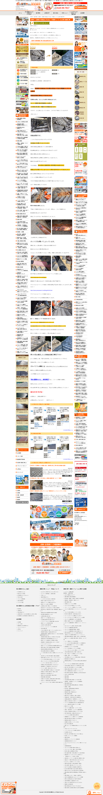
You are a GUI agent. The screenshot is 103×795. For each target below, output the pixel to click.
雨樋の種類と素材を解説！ (46, 676)
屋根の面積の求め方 (21, 213)
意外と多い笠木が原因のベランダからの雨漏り (22, 150)
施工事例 (38, 13)
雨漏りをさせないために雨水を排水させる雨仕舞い (74, 770)
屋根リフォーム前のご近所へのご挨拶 (80, 366)
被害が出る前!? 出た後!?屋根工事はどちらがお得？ (81, 375)
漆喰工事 (82, 86)
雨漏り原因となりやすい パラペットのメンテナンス (51, 657)
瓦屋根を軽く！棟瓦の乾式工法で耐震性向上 (73, 697)
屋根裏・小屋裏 (20, 231)
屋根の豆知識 (20, 267)
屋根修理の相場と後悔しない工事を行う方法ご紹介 (50, 636)
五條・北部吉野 (20, 495)
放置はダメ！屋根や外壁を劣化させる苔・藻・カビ (74, 759)
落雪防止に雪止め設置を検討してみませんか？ (50, 664)
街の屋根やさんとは (21, 591)
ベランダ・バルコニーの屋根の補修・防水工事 (50, 621)
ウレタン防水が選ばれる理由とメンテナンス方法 (22, 161)
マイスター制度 (20, 602)
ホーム (20, 13)
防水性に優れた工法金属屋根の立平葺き (21, 204)
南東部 (18, 497)
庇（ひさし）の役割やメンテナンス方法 (22, 325)
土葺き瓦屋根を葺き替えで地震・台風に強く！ (22, 187)
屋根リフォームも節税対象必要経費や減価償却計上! (81, 452)
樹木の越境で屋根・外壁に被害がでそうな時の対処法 (81, 394)
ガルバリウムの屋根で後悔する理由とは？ (22, 298)
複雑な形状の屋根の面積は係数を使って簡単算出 (74, 684)
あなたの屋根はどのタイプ (70, 594)
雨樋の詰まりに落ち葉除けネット (47, 673)
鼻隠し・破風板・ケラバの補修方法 (22, 144)
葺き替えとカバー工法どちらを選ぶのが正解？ (81, 253)
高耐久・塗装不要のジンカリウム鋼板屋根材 (22, 308)
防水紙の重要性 (20, 261)
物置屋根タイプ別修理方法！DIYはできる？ (80, 418)
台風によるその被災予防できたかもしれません (81, 309)
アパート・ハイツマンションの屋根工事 (80, 443)
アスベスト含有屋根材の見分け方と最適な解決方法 (74, 702)
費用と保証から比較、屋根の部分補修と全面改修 (81, 247)
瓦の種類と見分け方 (21, 250)
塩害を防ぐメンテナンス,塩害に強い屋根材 (22, 277)
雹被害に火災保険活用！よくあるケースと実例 (81, 349)
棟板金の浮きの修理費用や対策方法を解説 (22, 138)
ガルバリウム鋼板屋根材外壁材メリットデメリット (81, 224)
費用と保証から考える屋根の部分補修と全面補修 (50, 647)
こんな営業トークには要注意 (80, 378)
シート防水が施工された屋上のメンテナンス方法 (22, 164)
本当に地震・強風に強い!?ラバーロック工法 (73, 765)
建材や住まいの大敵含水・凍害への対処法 (22, 238)
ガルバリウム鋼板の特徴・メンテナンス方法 (73, 707)
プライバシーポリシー (22, 465)
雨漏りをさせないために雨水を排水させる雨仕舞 (22, 244)
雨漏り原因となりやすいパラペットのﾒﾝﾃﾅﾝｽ (22, 167)
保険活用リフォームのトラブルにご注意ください (81, 397)
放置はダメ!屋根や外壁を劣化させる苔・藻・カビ (22, 280)
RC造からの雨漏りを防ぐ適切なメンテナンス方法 (22, 322)
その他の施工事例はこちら (68, 430)
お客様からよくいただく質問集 (70, 603)
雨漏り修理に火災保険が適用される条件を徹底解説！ (75, 787)
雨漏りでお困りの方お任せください (47, 600)
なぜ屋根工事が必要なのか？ (81, 235)
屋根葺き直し (83, 102)
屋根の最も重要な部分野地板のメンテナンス (22, 264)
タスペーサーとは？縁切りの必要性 (21, 157)
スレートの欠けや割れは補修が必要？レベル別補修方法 (75, 643)
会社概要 (82, 13)
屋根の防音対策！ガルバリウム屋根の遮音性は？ (81, 227)
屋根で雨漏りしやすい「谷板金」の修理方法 (22, 247)
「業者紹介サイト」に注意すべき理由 (80, 400)
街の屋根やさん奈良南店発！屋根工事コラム (26, 615)
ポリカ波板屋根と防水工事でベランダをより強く (81, 427)
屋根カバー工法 (83, 81)
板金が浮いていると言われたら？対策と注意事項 (81, 387)
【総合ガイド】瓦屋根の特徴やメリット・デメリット (75, 634)
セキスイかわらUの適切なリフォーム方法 (72, 605)
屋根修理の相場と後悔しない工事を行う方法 (80, 241)
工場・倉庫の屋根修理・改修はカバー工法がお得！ (81, 424)
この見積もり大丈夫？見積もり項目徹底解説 (80, 372)
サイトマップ (20, 472)
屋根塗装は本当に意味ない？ (21, 128)
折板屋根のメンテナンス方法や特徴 (71, 646)
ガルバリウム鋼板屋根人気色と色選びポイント (81, 215)
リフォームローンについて (46, 643)
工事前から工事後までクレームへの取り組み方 (81, 369)
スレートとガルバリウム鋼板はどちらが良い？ (81, 199)
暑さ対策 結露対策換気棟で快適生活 (21, 235)
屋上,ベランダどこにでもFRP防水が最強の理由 (22, 171)
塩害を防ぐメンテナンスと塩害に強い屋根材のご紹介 (75, 758)
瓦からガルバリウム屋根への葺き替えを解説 (81, 205)
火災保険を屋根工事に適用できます (47, 619)
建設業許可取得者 (21, 459)
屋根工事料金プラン (45, 597)
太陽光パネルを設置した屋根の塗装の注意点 (81, 278)
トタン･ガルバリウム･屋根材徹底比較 (22, 294)
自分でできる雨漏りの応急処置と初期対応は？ (81, 343)
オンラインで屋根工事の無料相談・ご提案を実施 (81, 360)
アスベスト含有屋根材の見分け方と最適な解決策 (22, 256)
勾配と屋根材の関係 (21, 240)
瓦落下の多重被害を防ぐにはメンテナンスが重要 (81, 312)
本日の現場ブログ (21, 612)
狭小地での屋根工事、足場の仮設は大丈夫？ (73, 613)
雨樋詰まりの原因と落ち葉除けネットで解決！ (81, 434)
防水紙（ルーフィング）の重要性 (71, 735)
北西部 (18, 490)
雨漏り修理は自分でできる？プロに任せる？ (22, 131)
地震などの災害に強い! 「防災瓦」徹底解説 (81, 327)
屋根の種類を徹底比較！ (79, 257)
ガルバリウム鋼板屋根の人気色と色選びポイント (74, 631)
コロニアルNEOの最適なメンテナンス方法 (81, 291)
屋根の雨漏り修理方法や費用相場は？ (22, 318)
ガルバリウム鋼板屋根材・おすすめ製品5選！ (73, 619)
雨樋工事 (82, 92)
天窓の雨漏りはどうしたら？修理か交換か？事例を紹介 (75, 657)
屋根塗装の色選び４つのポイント (79, 334)
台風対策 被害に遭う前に (45, 616)
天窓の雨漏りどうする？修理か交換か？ (22, 332)
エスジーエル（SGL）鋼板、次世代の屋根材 (73, 749)
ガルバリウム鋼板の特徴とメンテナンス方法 (22, 305)
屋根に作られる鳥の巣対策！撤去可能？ (81, 437)
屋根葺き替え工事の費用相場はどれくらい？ (81, 244)
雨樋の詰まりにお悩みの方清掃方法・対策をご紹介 (81, 430)
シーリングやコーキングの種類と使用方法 (22, 201)
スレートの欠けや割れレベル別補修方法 (80, 266)
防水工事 (82, 97)
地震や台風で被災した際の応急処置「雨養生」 (22, 208)
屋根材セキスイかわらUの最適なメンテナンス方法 (81, 288)
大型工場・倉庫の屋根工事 (46, 624)
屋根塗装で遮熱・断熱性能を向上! (81, 340)
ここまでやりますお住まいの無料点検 (74, 13)
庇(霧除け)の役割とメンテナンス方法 (21, 197)
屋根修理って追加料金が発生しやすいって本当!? (81, 391)
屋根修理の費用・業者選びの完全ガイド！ (22, 125)
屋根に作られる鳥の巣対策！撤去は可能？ (49, 675)
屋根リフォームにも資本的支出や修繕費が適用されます (51, 645)
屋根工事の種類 (80, 72)
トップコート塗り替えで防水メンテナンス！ (22, 349)
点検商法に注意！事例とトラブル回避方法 (49, 605)
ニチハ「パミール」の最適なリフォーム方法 (73, 607)
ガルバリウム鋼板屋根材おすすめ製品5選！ (81, 218)
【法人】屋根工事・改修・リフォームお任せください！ (51, 630)
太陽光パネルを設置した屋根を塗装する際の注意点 (50, 678)
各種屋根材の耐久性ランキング (70, 740)
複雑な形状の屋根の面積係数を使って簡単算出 (22, 217)
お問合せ (19, 469)
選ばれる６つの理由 (21, 593)
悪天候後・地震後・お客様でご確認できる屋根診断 (74, 598)
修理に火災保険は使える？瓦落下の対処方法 (81, 315)
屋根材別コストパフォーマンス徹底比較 (22, 270)
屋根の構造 (19, 140)
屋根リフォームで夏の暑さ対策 (47, 623)
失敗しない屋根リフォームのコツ (80, 238)
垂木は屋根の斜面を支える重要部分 (47, 650)
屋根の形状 (19, 219)
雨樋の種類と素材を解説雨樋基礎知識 (22, 342)
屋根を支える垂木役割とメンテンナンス (22, 315)
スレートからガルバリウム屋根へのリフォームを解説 (81, 202)
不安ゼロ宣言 (20, 597)
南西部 (18, 499)
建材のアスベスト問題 (22, 259)
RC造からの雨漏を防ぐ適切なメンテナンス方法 (73, 711)
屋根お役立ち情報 (79, 305)
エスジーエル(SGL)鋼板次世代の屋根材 (22, 302)
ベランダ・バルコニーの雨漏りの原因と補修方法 (22, 177)
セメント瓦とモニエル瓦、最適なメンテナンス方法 (74, 650)
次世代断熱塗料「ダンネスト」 (79, 337)
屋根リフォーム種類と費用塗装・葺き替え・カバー (81, 260)
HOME (31, 16)
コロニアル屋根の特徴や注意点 (79, 269)
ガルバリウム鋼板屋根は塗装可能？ (81, 208)
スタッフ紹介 (20, 456)
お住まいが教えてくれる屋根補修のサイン (81, 250)
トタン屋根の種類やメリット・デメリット (80, 272)
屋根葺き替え (83, 76)
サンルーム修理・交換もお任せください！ (81, 421)
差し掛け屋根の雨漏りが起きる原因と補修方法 (22, 229)
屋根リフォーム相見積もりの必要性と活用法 (49, 640)
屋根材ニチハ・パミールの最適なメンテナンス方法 (81, 285)
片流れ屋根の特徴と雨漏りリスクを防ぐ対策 (22, 222)
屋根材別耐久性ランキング (21, 273)
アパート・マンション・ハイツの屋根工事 (49, 626)
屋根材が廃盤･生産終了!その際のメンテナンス (22, 283)
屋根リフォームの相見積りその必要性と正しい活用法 (81, 363)
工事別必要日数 (79, 299)
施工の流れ (55, 13)
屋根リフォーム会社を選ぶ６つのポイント (81, 303)
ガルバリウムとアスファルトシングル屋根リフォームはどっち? (22, 290)
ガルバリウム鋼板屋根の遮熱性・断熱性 (81, 212)
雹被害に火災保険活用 (69, 784)
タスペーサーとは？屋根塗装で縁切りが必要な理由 (74, 663)
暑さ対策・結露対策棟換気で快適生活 (72, 688)
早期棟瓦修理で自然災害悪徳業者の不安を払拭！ (22, 191)
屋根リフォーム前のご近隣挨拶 (47, 604)
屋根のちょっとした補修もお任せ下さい (48, 602)
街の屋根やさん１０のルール (23, 595)
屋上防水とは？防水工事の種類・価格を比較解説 (22, 174)
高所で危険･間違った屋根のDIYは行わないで (73, 713)
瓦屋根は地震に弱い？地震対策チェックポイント (81, 324)
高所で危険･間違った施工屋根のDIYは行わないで (22, 312)
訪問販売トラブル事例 (80, 381)
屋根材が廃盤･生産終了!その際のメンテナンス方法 (74, 669)
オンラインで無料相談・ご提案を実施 (48, 593)
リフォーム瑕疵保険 (21, 598)
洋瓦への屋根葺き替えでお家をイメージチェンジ (22, 287)
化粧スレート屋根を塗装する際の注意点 (80, 282)
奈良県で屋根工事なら (22, 462)
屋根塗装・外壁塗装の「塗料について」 (72, 600)
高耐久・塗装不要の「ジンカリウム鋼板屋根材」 (74, 709)
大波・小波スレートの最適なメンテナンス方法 (22, 194)
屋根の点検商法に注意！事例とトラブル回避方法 (81, 384)
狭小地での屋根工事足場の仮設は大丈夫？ (80, 294)
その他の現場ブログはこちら (67, 503)
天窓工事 (82, 118)
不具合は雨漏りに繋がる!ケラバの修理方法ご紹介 (22, 147)
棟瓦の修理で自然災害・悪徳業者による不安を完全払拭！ (75, 672)
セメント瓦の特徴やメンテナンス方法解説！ (22, 181)
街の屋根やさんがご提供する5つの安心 (29, 13)
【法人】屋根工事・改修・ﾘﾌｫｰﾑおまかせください (81, 448)
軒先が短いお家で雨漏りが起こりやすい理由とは (22, 253)
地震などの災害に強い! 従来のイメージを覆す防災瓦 (74, 700)
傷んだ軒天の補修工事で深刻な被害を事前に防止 (22, 154)
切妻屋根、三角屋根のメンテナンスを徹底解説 (22, 226)
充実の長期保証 (20, 600)
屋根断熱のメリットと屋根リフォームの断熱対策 (22, 339)
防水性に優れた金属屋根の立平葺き (71, 751)
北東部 (18, 492)
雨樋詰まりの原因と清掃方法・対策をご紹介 (49, 671)
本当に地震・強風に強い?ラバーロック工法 (22, 211)
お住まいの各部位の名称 (22, 121)
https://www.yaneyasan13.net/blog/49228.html (41, 290)
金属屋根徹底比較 (68, 745)
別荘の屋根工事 (79, 445)
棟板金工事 (82, 107)
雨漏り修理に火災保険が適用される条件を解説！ (81, 346)
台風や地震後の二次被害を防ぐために (81, 318)
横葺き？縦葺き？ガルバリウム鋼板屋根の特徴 (81, 221)
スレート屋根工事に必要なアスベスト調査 (72, 704)
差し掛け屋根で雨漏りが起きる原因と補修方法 (73, 768)
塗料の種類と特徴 (80, 463)
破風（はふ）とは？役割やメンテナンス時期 (22, 352)
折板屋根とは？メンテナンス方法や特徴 (81, 275)
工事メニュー (65, 13)
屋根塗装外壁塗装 (82, 113)
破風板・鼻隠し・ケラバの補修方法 (71, 655)
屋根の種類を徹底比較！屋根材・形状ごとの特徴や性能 (75, 636)
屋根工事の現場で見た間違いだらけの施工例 (80, 330)
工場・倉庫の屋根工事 (80, 439)
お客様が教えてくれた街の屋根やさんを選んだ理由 (27, 614)
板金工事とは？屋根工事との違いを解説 (22, 135)
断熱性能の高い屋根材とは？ (20, 335)
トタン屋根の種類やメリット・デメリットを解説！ (74, 644)
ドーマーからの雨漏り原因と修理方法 (22, 329)
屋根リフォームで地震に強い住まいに (48, 617)
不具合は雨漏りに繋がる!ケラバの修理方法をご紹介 (74, 665)
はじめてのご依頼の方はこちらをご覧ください (50, 591)
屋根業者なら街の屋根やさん (23, 625)
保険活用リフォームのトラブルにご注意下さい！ (74, 754)
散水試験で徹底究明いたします (47, 614)
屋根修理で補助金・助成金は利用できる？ (80, 352)
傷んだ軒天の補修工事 (69, 723)
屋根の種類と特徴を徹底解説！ (21, 119)
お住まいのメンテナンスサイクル (71, 728)
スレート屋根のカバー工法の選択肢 (81, 263)
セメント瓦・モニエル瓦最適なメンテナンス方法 (22, 184)
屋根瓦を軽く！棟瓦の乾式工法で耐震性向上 (80, 321)
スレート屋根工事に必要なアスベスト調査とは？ (22, 345)
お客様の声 (46, 13)
